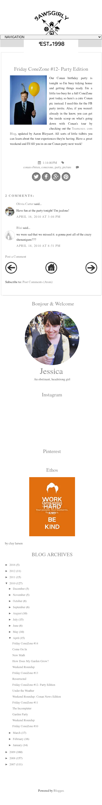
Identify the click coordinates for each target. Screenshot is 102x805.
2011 (12, 577)
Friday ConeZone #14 (25, 643)
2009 (12, 752)
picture (66, 167)
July (15, 619)
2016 (12, 565)
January (17, 745)
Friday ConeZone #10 (25, 726)
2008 (12, 758)
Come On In (19, 649)
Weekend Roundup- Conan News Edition (36, 696)
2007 (12, 764)
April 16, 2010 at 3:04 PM (38, 216)
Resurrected (19, 679)
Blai (19, 227)
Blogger (58, 790)
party (58, 167)
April (16, 638)
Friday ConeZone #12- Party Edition (33, 685)
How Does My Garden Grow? (30, 661)
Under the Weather (23, 690)
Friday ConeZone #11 (25, 702)
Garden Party (20, 714)
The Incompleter (21, 708)
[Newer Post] (11, 272)
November (19, 595)
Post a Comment (15, 256)
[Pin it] (66, 176)
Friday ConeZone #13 (25, 673)
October (17, 601)
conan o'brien (31, 167)
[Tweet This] (36, 176)
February (18, 739)
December (19, 588)
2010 (12, 583)
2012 (12, 571)
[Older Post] (91, 272)
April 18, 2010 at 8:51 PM (38, 245)
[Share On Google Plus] (56, 176)
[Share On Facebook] (46, 176)
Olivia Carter (24, 203)
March (17, 733)
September (19, 607)
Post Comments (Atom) (37, 282)
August (17, 613)
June (15, 625)
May (15, 632)
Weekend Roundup (23, 667)
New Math (18, 655)
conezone (47, 167)
